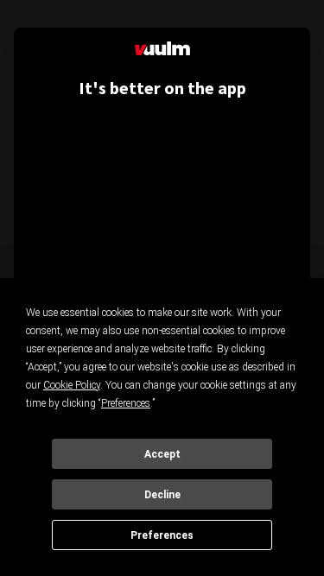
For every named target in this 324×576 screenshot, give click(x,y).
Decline (162, 495)
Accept (162, 454)
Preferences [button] (125, 403)
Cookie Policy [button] (71, 385)
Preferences (162, 535)
